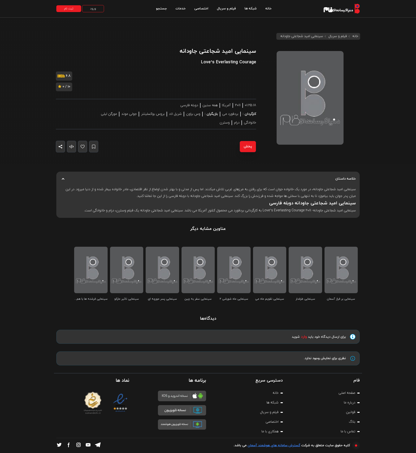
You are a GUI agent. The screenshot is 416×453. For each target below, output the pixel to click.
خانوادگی (250, 122)
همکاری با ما (270, 431)
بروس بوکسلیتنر (153, 114)
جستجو (161, 8)
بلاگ (352, 422)
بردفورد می (230, 114)
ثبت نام (68, 9)
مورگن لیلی (109, 114)
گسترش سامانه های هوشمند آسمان (273, 445)
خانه (268, 8)
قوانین (350, 412)
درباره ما (349, 402)
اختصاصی (201, 8)
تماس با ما (348, 431)
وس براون (193, 114)
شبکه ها (251, 8)
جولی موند (129, 114)
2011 (237, 105)
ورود (93, 9)
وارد (304, 336)
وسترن (225, 122)
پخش (248, 146)
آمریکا (226, 105)
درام (237, 122)
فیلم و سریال (226, 8)
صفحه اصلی (346, 393)
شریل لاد (175, 114)
